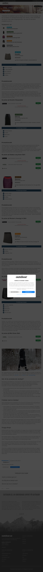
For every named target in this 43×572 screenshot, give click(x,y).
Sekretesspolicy (19, 294)
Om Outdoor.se (24, 294)
